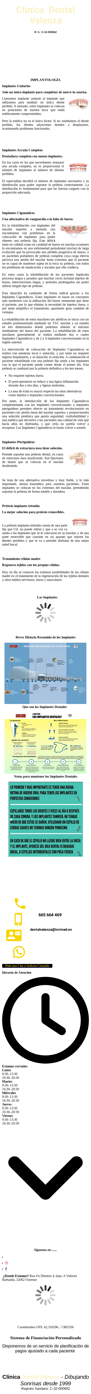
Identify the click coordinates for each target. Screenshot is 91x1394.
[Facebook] (6, 1269)
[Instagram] (6, 1263)
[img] (45, 57)
